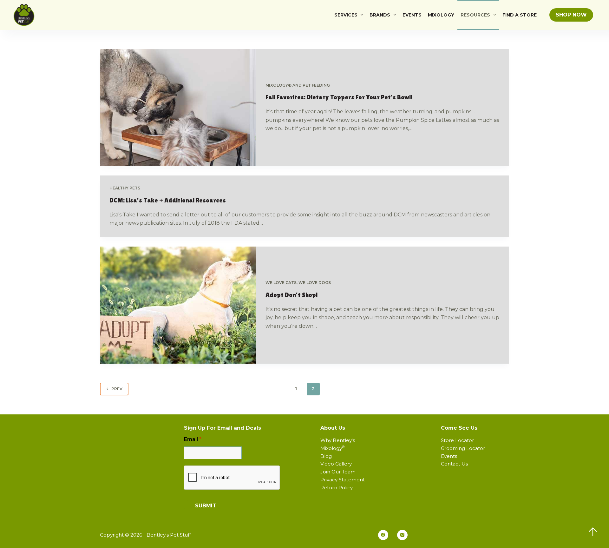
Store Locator (457, 440)
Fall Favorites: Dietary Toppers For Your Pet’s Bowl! (339, 97)
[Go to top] (593, 532)
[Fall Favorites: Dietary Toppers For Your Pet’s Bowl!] (178, 107)
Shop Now (571, 15)
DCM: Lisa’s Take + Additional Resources (167, 200)
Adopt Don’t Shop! (291, 294)
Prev (116, 388)
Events (412, 15)
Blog (326, 456)
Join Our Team (338, 472)
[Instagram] (402, 535)
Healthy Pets (124, 188)
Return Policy (336, 488)
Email (192, 439)
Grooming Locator (463, 448)
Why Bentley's (337, 440)
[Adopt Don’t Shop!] (178, 305)
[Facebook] (383, 535)
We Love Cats (281, 282)
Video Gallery (336, 464)
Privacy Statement (342, 480)
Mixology (441, 15)
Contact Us (454, 464)
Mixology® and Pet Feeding (297, 85)
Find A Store (519, 15)
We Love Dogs (314, 282)
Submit (205, 506)
